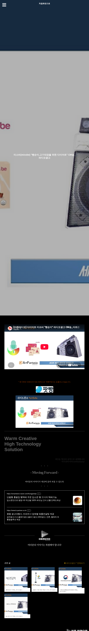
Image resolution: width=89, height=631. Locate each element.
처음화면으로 (44, 3)
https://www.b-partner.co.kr (16, 510)
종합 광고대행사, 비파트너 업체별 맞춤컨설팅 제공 (30, 514)
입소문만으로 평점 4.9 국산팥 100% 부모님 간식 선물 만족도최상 (33, 500)
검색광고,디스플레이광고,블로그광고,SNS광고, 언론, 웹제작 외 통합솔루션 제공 (33, 518)
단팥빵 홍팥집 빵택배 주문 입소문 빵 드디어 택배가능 (32, 497)
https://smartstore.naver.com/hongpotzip (21, 494)
